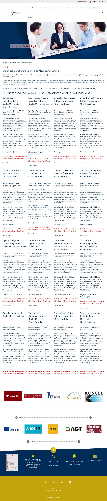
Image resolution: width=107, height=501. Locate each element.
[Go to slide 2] (20, 417)
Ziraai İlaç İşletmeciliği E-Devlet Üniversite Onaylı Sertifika (64, 100)
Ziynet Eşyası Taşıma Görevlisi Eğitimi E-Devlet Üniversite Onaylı (40, 100)
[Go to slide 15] (42, 417)
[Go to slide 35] (76, 417)
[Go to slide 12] (37, 417)
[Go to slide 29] (66, 417)
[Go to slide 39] (82, 417)
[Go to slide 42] (87, 417)
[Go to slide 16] (44, 417)
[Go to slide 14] (40, 417)
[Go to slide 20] (50, 417)
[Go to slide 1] (19, 417)
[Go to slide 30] (67, 417)
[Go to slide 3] (22, 417)
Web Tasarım (56, 497)
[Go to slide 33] (72, 417)
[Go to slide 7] (29, 417)
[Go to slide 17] (45, 417)
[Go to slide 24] (57, 417)
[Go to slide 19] (49, 417)
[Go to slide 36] (77, 417)
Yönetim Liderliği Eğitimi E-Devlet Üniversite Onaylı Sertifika (91, 173)
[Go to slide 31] (69, 417)
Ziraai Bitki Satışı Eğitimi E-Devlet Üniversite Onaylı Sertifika (91, 100)
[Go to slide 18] (47, 417)
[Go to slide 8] (30, 417)
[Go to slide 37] (79, 417)
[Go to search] (103, 12)
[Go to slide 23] (56, 417)
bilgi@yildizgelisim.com (95, 460)
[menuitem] (30, 8)
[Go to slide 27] (62, 417)
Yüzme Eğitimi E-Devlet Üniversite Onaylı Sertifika (36, 173)
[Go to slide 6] (27, 417)
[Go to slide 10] (34, 417)
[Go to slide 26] (61, 417)
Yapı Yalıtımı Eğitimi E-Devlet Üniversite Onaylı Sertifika (63, 316)
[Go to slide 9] (32, 417)
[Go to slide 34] (74, 417)
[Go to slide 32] (71, 417)
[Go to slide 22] (54, 417)
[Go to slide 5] (25, 417)
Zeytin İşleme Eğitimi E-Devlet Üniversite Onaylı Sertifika (12, 173)
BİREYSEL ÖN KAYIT (98, 1)
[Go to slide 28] (64, 417)
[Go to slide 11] (35, 417)
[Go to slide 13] (39, 417)
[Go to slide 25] (59, 417)
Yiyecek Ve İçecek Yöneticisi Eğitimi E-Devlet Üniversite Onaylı (14, 243)
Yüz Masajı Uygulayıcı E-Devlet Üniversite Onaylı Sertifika (64, 173)
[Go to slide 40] (84, 417)
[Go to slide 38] (81, 417)
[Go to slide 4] (24, 417)
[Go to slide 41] (86, 417)
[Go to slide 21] (52, 417)
